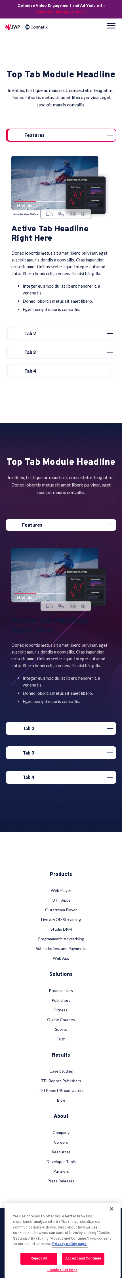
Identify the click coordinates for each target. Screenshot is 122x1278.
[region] (63, 1240)
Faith (61, 1038)
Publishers (61, 1000)
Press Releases (61, 1180)
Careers (61, 1142)
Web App (61, 958)
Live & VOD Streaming (61, 919)
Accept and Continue (83, 1258)
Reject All (39, 1258)
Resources (61, 1151)
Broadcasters (61, 990)
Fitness (61, 1009)
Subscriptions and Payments (61, 948)
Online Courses (61, 1019)
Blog (61, 1100)
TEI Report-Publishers (61, 1080)
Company (61, 1132)
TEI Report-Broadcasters (61, 1090)
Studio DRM (61, 929)
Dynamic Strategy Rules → (61, 12)
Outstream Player (61, 909)
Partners (61, 1171)
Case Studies (61, 1071)
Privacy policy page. (69, 1244)
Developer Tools (61, 1161)
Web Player (61, 890)
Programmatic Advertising (61, 938)
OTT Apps (61, 900)
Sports (61, 1029)
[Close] (111, 1209)
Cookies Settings (62, 1270)
